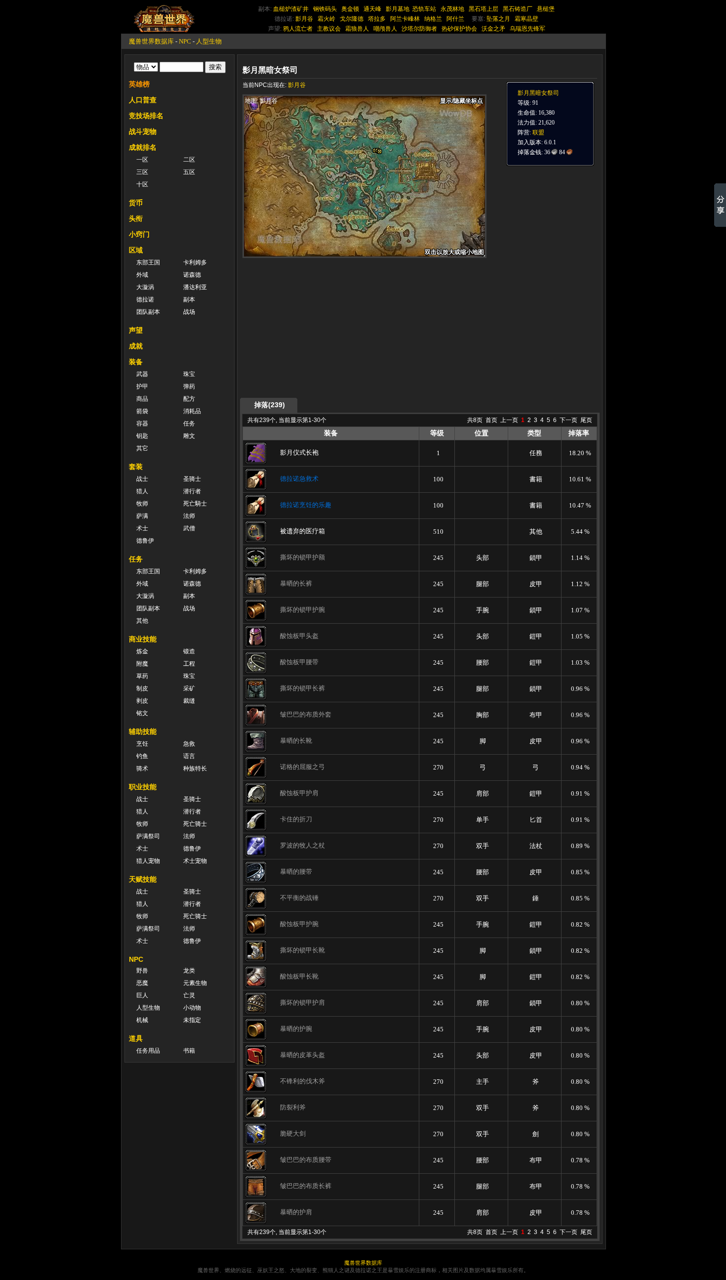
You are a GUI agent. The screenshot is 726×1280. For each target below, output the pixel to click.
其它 (142, 448)
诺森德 (192, 274)
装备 (136, 362)
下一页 (568, 420)
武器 (142, 374)
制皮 (142, 688)
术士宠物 (195, 860)
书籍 (189, 1050)
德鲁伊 (145, 540)
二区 (189, 159)
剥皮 (142, 700)
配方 (189, 398)
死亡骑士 (195, 823)
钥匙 (142, 435)
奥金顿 (350, 8)
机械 (142, 1020)
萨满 (142, 515)
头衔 (136, 218)
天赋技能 (143, 879)
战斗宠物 (143, 131)
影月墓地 (397, 8)
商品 (142, 398)
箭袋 (142, 411)
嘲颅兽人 (385, 28)
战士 (142, 478)
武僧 (189, 528)
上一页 (509, 420)
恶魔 (142, 983)
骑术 (142, 768)
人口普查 (143, 100)
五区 (189, 172)
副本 (189, 299)
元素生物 (195, 983)
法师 (189, 515)
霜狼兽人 (357, 28)
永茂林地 (452, 8)
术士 (142, 528)
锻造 (189, 651)
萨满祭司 (148, 836)
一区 (142, 159)
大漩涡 (145, 287)
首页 (491, 420)
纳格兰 (433, 18)
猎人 (142, 491)
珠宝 (189, 374)
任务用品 (148, 1050)
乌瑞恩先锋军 (527, 28)
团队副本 (148, 311)
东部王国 (148, 262)
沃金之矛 (493, 28)
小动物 (192, 1007)
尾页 (586, 420)
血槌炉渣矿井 (291, 8)
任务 (189, 423)
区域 (136, 250)
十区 (142, 184)
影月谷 (304, 18)
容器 (142, 423)
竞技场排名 (146, 116)
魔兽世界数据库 (151, 41)
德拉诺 (145, 299)
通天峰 (372, 8)
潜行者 (192, 491)
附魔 (142, 663)
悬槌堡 (546, 8)
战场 (189, 311)
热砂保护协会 (459, 28)
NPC (185, 41)
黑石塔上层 (483, 8)
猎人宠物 (148, 860)
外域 (142, 274)
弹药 (189, 386)
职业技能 (143, 787)
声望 (136, 330)
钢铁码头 (325, 8)
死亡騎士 (195, 503)
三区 (142, 172)
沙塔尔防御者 (419, 28)
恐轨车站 (424, 8)
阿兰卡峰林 (405, 18)
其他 (142, 620)
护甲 (142, 386)
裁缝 (189, 700)
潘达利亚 (195, 287)
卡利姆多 (195, 262)
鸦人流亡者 (298, 28)
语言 (189, 756)
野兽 (142, 970)
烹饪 (142, 743)
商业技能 (143, 639)
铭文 (142, 713)
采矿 (189, 688)
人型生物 (209, 41)
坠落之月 (498, 18)
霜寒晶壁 (526, 18)
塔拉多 (377, 18)
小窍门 (139, 234)
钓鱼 (142, 756)
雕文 (189, 435)
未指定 (192, 1020)
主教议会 (329, 28)
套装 (136, 466)
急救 (189, 743)
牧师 (142, 503)
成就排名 (143, 147)
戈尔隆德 (351, 18)
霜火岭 (326, 18)
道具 (136, 1038)
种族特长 (195, 768)
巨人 (142, 995)
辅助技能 (143, 731)
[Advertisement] (336, 327)
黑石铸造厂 (517, 8)
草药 (142, 676)
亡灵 (189, 995)
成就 (136, 346)
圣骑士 (192, 478)
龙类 (189, 970)
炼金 (142, 651)
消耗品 (192, 411)
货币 (136, 203)
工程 (189, 663)
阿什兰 (455, 18)
